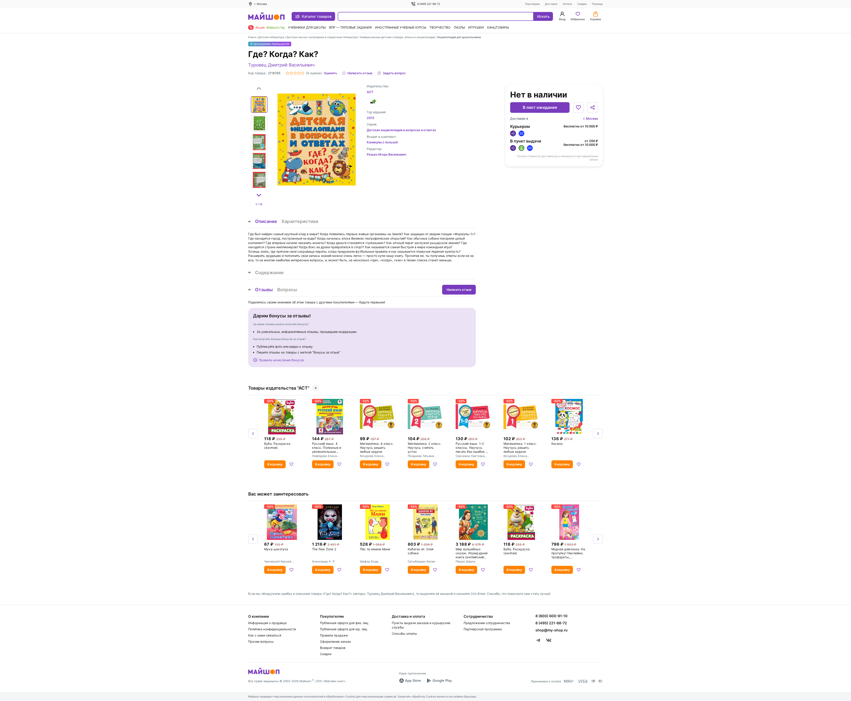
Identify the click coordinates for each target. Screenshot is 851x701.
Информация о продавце (267, 623)
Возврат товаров (332, 648)
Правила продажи (334, 635)
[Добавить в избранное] (578, 107)
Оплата (567, 4)
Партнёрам (532, 4)
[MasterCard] (593, 681)
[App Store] (410, 680)
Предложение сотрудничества (487, 623)
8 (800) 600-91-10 (551, 616)
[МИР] (569, 681)
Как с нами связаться (264, 635)
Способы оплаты (404, 633)
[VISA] (582, 681)
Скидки (582, 4)
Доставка (551, 4)
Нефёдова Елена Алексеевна (324, 456)
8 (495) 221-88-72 (428, 4)
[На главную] (266, 16)
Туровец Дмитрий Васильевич (281, 65)
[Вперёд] (598, 433)
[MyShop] (263, 674)
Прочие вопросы (261, 641)
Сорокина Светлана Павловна (470, 456)
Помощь (597, 4)
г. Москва (590, 118)
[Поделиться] (592, 107)
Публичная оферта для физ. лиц (344, 623)
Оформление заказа (335, 641)
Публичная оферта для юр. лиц (343, 629)
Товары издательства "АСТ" (278, 388)
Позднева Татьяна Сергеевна (421, 456)
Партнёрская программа (483, 629)
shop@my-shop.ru (551, 630)
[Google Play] (439, 680)
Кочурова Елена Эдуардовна (371, 456)
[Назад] (253, 433)
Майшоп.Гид (275, 27)
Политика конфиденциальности (272, 629)
